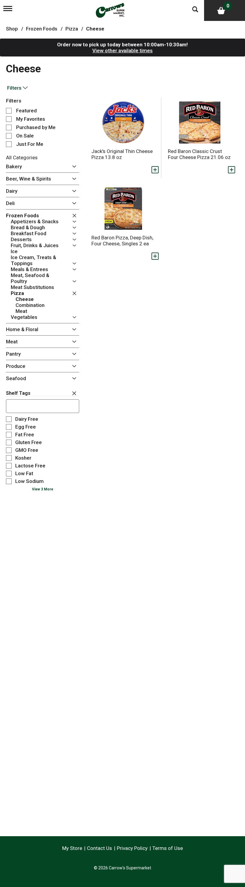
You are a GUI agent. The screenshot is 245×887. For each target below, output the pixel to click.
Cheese (95, 29)
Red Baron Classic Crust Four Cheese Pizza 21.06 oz (199, 154)
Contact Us (99, 848)
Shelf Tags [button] (18, 393)
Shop (12, 29)
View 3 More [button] (42, 489)
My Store (72, 848)
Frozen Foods (41, 29)
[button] (72, 167)
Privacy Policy (132, 848)
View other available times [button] (122, 50)
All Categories (22, 157)
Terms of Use (167, 848)
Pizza (71, 29)
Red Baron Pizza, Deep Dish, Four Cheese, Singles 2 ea (122, 241)
